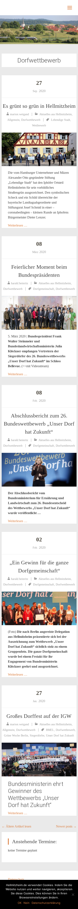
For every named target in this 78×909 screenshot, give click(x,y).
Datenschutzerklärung (46, 902)
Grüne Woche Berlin (16, 735)
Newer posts (66, 826)
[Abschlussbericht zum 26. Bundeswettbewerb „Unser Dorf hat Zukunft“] (39, 470)
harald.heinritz (19, 283)
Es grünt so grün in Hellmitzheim (39, 106)
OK (19, 902)
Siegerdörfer (37, 735)
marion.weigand (19, 114)
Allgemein (13, 119)
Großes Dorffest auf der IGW (39, 716)
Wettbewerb (39, 125)
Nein (27, 902)
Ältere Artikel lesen (16, 826)
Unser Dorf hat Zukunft (60, 735)
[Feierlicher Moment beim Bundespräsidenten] (39, 313)
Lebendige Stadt (60, 119)
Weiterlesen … (17, 225)
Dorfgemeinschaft (43, 288)
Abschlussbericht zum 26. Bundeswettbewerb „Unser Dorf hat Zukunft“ (39, 424)
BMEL (50, 730)
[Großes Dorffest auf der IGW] (39, 759)
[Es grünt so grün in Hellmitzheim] (39, 149)
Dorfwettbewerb (30, 119)
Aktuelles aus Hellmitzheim (55, 114)
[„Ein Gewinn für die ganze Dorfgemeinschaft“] (39, 608)
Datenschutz (16, 879)
